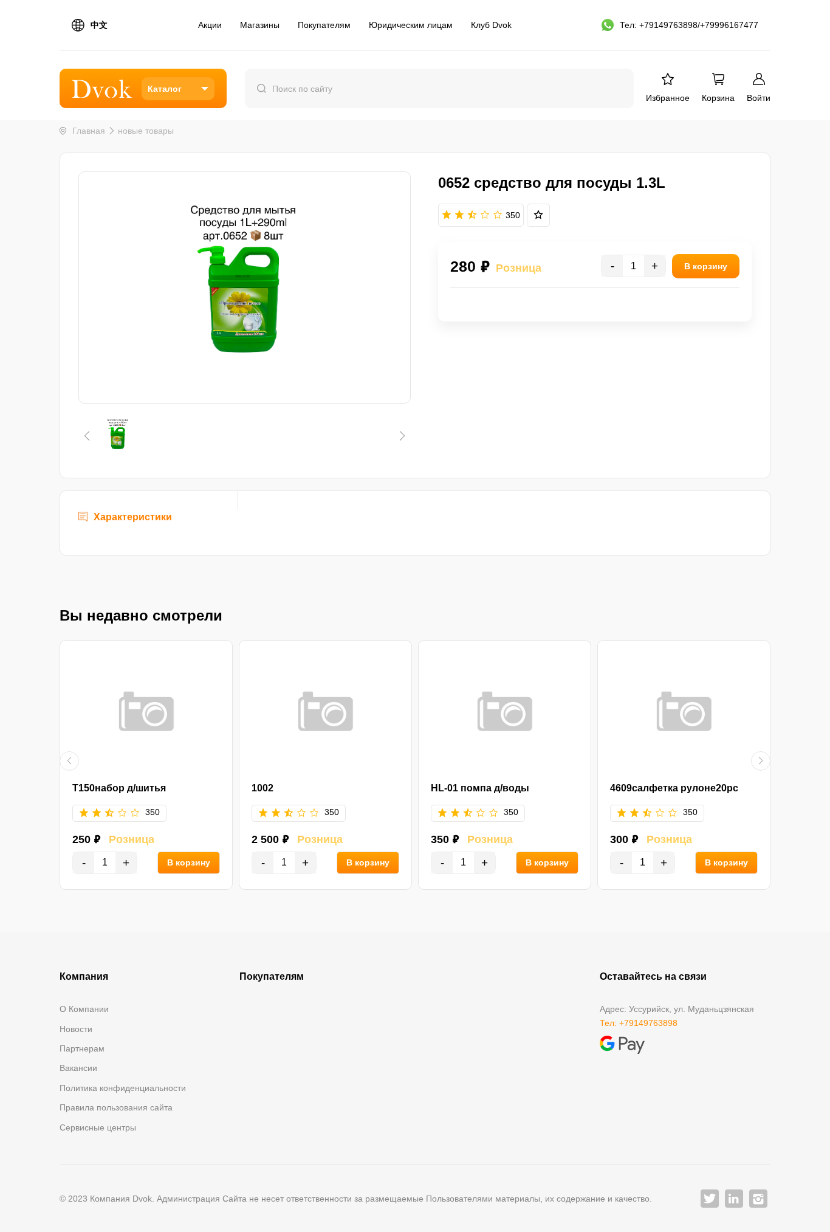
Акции (210, 24)
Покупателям (324, 24)
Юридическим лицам (411, 24)
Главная (88, 130)
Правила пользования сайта (116, 1107)
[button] (86, 435)
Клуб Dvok (491, 24)
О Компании (84, 1008)
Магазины (260, 24)
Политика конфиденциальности (123, 1087)
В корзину (188, 862)
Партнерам (82, 1048)
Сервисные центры (98, 1127)
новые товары (146, 130)
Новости (76, 1029)
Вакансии (78, 1067)
